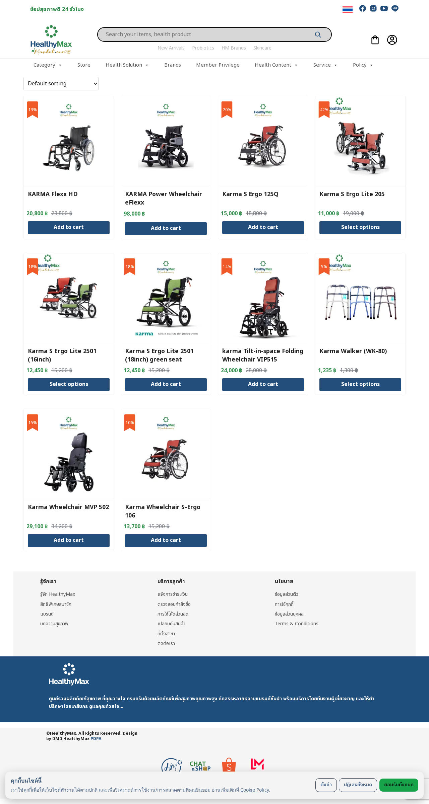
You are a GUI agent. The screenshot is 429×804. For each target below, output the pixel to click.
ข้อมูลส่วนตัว (286, 594)
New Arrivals (171, 48)
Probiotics (203, 48)
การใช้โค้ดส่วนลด (173, 614)
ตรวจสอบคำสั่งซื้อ (174, 604)
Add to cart (69, 227)
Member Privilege (218, 65)
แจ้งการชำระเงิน (173, 594)
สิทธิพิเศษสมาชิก (55, 604)
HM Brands (234, 48)
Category (44, 65)
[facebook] (363, 8)
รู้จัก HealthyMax (57, 594)
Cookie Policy (254, 790)
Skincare (262, 48)
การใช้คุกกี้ (284, 604)
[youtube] (384, 8)
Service (322, 65)
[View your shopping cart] (375, 39)
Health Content (273, 65)
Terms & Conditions (296, 623)
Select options (360, 227)
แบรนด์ (47, 614)
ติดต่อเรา (166, 643)
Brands (172, 65)
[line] (395, 8)
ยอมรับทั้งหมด (399, 784)
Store (83, 65)
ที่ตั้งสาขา (166, 633)
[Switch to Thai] (347, 10)
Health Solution (124, 65)
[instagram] (373, 8)
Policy (360, 65)
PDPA (96, 739)
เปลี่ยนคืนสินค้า (171, 623)
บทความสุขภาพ (54, 623)
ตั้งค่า (326, 784)
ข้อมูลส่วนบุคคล (289, 614)
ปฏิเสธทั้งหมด (358, 784)
